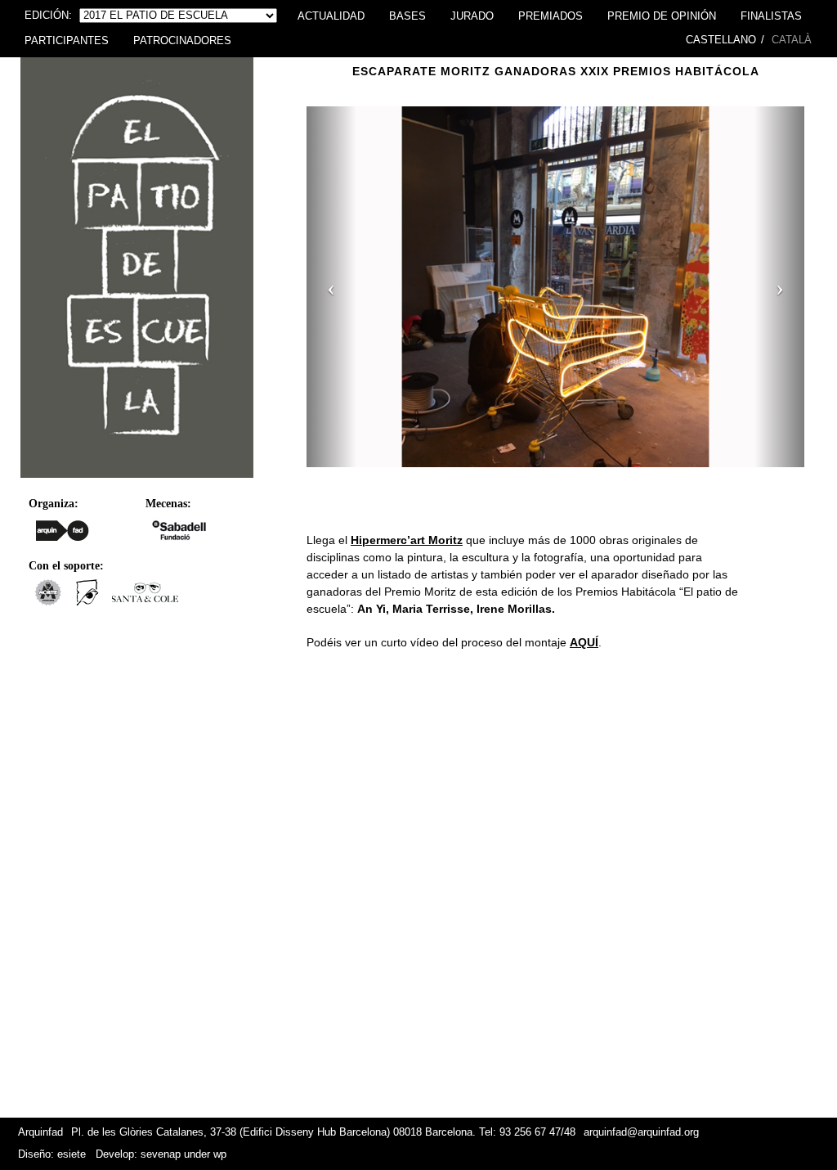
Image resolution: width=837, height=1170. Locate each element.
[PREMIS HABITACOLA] (136, 481)
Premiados (550, 16)
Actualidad (331, 16)
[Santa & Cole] (145, 601)
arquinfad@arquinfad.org (641, 1132)
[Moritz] (48, 601)
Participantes (67, 41)
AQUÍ (584, 642)
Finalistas (771, 16)
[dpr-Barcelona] (87, 601)
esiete (71, 1154)
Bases (407, 16)
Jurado (472, 16)
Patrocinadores (182, 41)
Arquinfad (40, 1132)
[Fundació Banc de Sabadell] (179, 530)
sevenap (161, 1154)
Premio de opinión (661, 16)
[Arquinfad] (62, 530)
